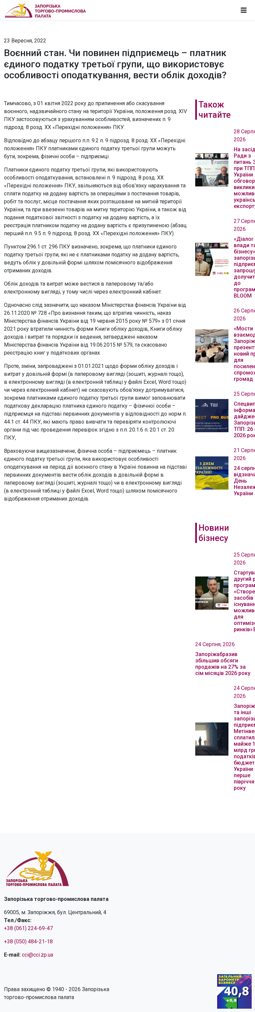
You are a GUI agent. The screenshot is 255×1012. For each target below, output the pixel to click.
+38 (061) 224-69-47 (28, 928)
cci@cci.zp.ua (37, 955)
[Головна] (48, 10)
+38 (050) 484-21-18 (28, 941)
